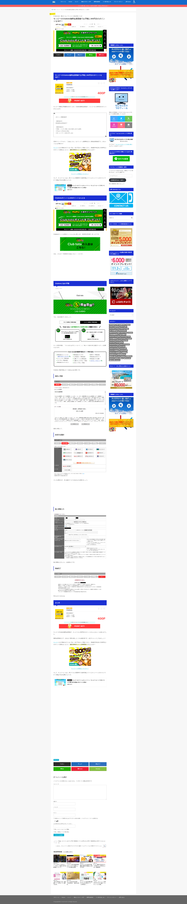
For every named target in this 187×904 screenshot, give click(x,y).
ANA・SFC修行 (120, 324)
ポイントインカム (124, 344)
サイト (55, 812)
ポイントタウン (113, 346)
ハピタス (124, 340)
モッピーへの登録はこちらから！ (80, 174)
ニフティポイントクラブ (115, 340)
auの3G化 (116, 326)
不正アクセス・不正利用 (115, 352)
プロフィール (63, 1)
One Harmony (122, 330)
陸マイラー (127, 358)
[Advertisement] (80, 65)
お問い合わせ (128, 1)
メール (55, 807)
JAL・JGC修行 (114, 330)
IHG (126, 328)
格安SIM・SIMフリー (115, 356)
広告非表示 (113, 354)
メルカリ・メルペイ (114, 348)
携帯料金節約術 (97, 1)
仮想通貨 (124, 352)
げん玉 (130, 332)
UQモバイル (113, 332)
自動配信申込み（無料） (117, 180)
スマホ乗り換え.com (107, 1)
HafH (122, 328)
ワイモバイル (123, 350)
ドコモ (129, 338)
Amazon (70, 1)
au (111, 326)
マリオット (122, 346)
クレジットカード (125, 336)
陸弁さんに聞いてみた (115, 360)
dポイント (124, 326)
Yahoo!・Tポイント (122, 332)
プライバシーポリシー (118, 1)
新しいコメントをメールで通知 (62, 829)
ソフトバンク (121, 338)
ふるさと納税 (122, 334)
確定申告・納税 (118, 358)
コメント (56, 784)
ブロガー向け (119, 342)
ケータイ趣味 (113, 338)
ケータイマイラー (64, 901)
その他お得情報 (114, 334)
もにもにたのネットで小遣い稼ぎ (124, 144)
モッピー (76, 1)
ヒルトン (112, 342)
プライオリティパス (114, 344)
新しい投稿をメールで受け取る (62, 831)
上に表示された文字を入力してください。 (63, 823)
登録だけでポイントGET (86, 1)
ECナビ (112, 328)
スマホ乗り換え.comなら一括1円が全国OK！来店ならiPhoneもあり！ (94, 5)
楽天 (123, 356)
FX (117, 328)
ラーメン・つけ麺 (114, 350)
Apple (128, 324)
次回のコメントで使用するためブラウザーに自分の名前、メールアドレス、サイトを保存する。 (77, 818)
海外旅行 (129, 356)
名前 (55, 801)
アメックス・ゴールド (115, 336)
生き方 (112, 358)
